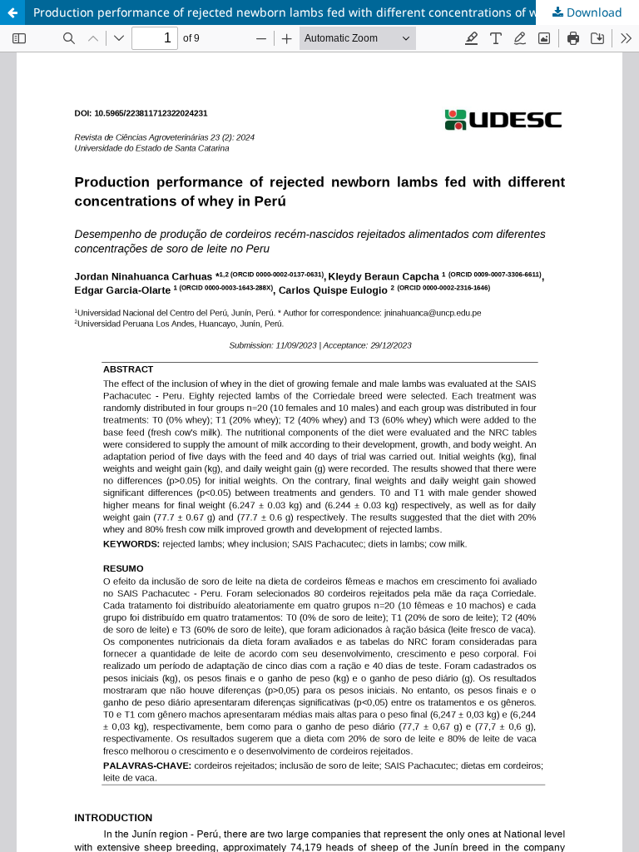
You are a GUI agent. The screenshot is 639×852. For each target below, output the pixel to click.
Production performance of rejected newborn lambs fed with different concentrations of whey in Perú (317, 12)
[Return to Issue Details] (12, 12)
